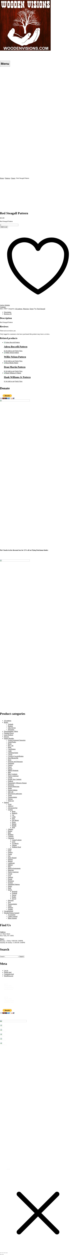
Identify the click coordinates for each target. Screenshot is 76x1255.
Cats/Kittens (12, 749)
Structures (11, 729)
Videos (8, 87)
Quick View (18, 351)
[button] (21, 957)
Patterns (7, 178)
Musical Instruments (14, 868)
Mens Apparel (12, 918)
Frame (10, 854)
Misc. (9, 866)
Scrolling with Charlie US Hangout (31, 98)
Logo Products (18, 135)
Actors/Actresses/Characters (16, 740)
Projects (13, 114)
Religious (11, 785)
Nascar (14, 895)
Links (8, 162)
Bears (9, 744)
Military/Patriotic (13, 770)
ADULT (10, 806)
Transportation (12, 797)
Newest (6, 737)
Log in (6, 970)
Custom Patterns (15, 81)
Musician (26, 309)
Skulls (10, 788)
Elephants (11, 763)
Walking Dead (16, 847)
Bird (9, 833)
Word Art (11, 801)
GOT (13, 842)
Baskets (10, 726)
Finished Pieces (18, 130)
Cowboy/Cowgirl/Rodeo (15, 756)
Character (11, 838)
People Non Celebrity (14, 779)
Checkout (14, 146)
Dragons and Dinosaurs (15, 761)
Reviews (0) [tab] (8, 314)
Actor (9, 804)
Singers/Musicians (13, 786)
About (8, 76)
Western (10, 907)
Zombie (10, 909)
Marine (14, 824)
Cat (13, 815)
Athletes (10, 829)
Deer (13, 818)
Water (10, 906)
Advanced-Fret (12, 808)
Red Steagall (41, 309)
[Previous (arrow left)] (1, 1254)
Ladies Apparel (12, 916)
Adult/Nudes (12, 742)
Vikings (14, 845)
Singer (13, 178)
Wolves (10, 799)
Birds (9, 747)
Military (10, 865)
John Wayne (12, 728)
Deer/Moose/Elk (13, 758)
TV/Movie (15, 843)
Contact (9, 167)
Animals (10, 724)
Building (10, 834)
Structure (11, 900)
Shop (7, 119)
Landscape (11, 863)
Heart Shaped (12, 858)
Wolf (13, 827)
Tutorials (14, 108)
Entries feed (7, 972)
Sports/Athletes (12, 790)
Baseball (14, 891)
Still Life (10, 792)
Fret (9, 856)
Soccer (14, 898)
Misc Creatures (12, 774)
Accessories (11, 915)
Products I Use (14, 157)
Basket (10, 831)
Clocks (10, 754)
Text (9, 902)
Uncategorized (8, 911)
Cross (9, 849)
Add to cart (4, 227)
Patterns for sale (19, 124)
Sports (10, 890)
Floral (10, 767)
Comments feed (9, 974)
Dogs (9, 760)
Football (14, 893)
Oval (9, 875)
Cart (11, 151)
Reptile (14, 826)
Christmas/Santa (13, 753)
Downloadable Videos (22, 141)
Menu (5, 63)
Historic (10, 859)
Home (8, 71)
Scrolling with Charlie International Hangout (38, 103)
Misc (9, 772)
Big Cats (10, 745)
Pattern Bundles (9, 738)
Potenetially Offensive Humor (17, 783)
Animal (10, 809)
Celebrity (11, 836)
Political (10, 781)
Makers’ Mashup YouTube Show (30, 92)
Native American (13, 776)
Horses (10, 769)
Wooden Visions (10, 55)
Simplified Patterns (14, 884)
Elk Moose (15, 820)
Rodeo (14, 897)
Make (8, 1169)
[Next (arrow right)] (3, 1254)
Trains (10, 795)
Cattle (10, 751)
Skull (9, 888)
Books (6, 722)
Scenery (10, 882)
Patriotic (10, 877)
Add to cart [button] (10, 351)
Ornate (10, 777)
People (10, 879)
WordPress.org (8, 976)
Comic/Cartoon (16, 840)
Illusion (10, 861)
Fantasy (10, 765)
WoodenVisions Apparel (11, 913)
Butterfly (14, 813)
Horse (14, 822)
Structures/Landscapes (15, 793)
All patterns (18, 309)
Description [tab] (7, 312)
